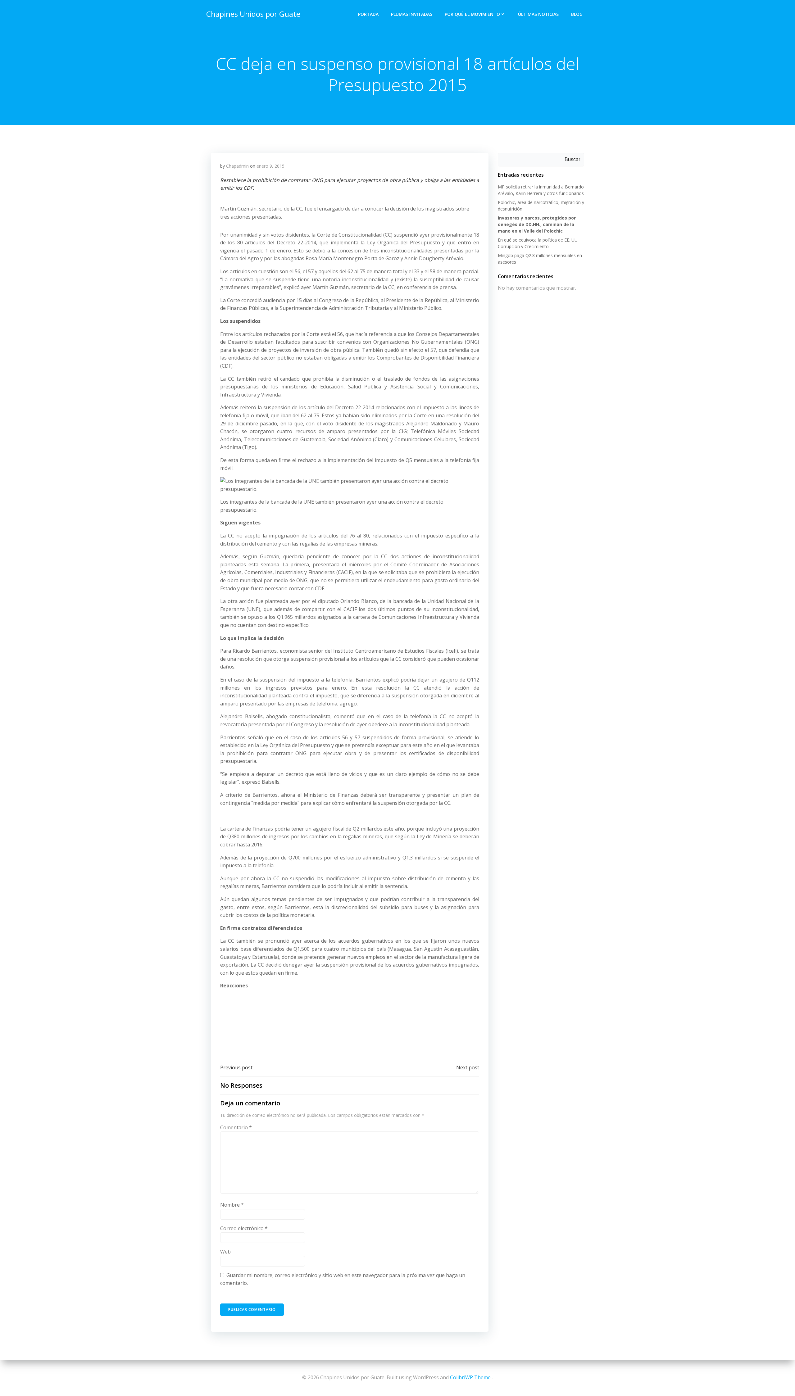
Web (225, 1251)
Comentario (236, 1127)
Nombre (232, 1204)
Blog (577, 14)
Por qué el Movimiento (472, 14)
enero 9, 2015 (270, 166)
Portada (368, 14)
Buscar (572, 159)
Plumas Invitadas (411, 14)
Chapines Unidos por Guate (253, 14)
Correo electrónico (244, 1228)
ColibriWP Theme (470, 1377)
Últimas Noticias (538, 14)
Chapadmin (237, 166)
